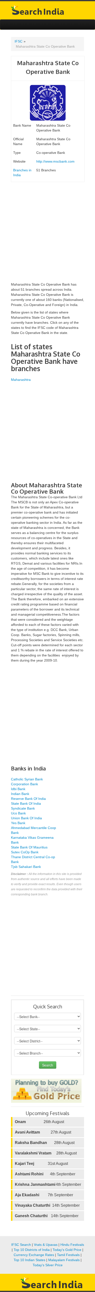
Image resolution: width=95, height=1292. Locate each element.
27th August (43, 1132)
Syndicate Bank (23, 808)
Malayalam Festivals (64, 1260)
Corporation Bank (24, 784)
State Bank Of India (26, 803)
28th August (45, 1143)
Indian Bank (20, 794)
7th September (44, 1195)
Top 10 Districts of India (32, 1250)
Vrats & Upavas (45, 1245)
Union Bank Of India (26, 818)
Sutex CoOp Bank (24, 852)
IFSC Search (21, 1245)
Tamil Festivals (68, 1255)
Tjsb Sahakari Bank (26, 867)
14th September (47, 1205)
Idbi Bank (18, 789)
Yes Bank (18, 823)
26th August (39, 1122)
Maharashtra (21, 380)
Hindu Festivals (72, 1245)
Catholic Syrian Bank (27, 779)
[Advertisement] (47, 234)
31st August (41, 1163)
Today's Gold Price (67, 1250)
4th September (45, 1174)
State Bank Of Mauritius (29, 847)
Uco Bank (18, 813)
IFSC (18, 41)
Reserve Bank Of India (28, 799)
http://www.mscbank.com (55, 161)
